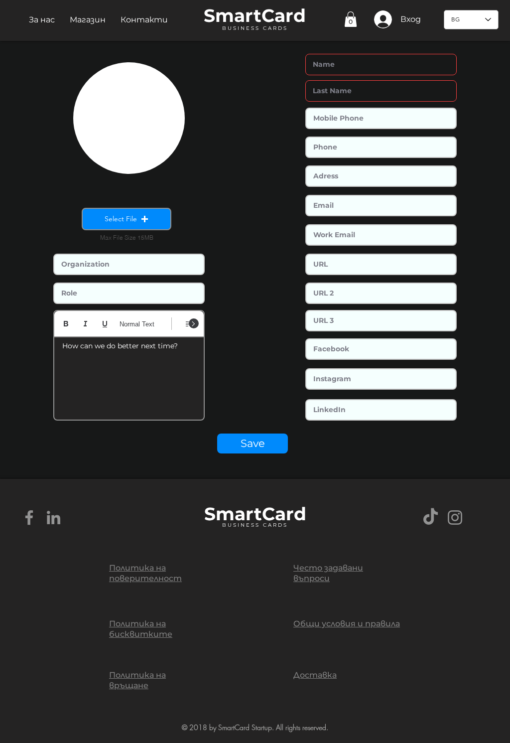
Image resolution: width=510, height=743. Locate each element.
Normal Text (137, 324)
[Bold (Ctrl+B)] (66, 323)
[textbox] (129, 375)
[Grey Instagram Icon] (455, 517)
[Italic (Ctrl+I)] (85, 323)
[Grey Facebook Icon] (29, 517)
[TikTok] (430, 517)
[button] (41, 19)
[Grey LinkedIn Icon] (53, 517)
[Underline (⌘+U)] (105, 323)
